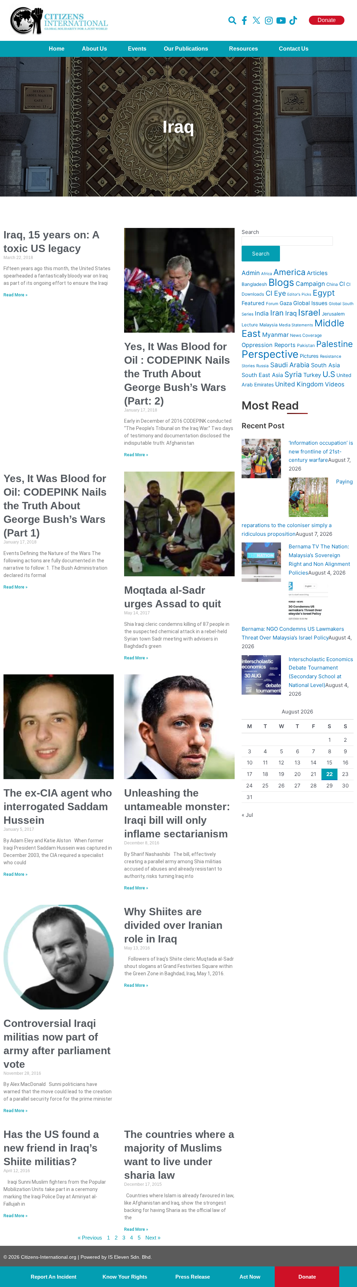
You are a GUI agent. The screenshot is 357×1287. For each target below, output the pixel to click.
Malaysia (268, 324)
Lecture (250, 324)
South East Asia (262, 374)
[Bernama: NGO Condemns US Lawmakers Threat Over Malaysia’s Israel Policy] (308, 600)
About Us (94, 49)
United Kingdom (299, 384)
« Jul (247, 815)
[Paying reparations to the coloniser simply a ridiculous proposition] (308, 497)
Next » (152, 1238)
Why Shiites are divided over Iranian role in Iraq (173, 925)
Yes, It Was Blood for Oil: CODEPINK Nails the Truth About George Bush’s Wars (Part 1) (55, 506)
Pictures (309, 356)
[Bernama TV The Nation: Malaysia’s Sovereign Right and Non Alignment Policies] (261, 562)
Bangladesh (254, 284)
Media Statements (296, 325)
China (332, 284)
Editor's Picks (299, 294)
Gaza (286, 303)
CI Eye (276, 293)
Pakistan (306, 345)
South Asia (325, 365)
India (262, 313)
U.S (328, 374)
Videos (334, 384)
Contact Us (294, 49)
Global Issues (310, 303)
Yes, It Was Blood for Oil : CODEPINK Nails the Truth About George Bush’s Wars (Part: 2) (177, 374)
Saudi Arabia (290, 365)
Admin (251, 272)
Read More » (15, 295)
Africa (266, 273)
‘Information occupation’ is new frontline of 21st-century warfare (321, 451)
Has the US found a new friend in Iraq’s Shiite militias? (51, 1148)
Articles (317, 272)
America (289, 272)
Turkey (312, 374)
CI (342, 283)
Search (250, 232)
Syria (293, 374)
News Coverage (306, 335)
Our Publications (186, 49)
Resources (243, 49)
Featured (253, 303)
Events (137, 49)
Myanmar (275, 334)
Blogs (281, 282)
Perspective (270, 354)
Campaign (310, 283)
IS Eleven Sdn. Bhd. (130, 1257)
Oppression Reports (269, 344)
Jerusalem (333, 314)
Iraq (291, 313)
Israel (309, 312)
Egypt (324, 293)
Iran (277, 312)
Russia (262, 365)
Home (56, 49)
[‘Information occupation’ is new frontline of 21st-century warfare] (261, 458)
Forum (272, 303)
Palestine (334, 344)
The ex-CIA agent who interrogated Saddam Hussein (57, 806)
